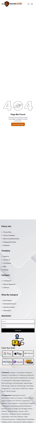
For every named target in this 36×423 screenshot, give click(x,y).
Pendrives (14, 386)
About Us (6, 256)
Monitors (4, 409)
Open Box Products (9, 307)
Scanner (21, 411)
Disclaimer (6, 245)
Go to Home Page (18, 124)
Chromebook (21, 372)
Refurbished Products (9, 304)
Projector (4, 411)
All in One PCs (14, 378)
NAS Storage (21, 386)
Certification (7, 263)
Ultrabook (4, 375)
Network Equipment (9, 284)
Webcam (20, 416)
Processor (20, 398)
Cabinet (26, 398)
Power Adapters (13, 403)
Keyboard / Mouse (15, 414)
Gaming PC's (8, 380)
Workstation (16, 380)
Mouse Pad (13, 416)
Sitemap (5, 270)
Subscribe (18, 330)
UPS (26, 411)
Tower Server (16, 388)
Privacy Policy (7, 232)
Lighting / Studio (7, 422)
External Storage (6, 383)
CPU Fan (18, 401)
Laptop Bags (5, 416)
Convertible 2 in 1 (14, 375)
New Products (7, 300)
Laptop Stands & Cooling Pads (25, 419)
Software (6, 287)
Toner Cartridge (13, 409)
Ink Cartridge (23, 409)
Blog (4, 266)
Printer (30, 409)
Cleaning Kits (17, 422)
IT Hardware (7, 281)
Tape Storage (28, 383)
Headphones (26, 414)
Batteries (4, 403)
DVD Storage (5, 386)
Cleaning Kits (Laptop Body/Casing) (12, 406)
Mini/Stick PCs (24, 378)
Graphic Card (10, 401)
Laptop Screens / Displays (26, 403)
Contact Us (6, 260)
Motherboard (5, 398)
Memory (13, 398)
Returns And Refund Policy (11, 239)
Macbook (22, 375)
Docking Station (13, 411)
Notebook (29, 372)
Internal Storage (18, 383)
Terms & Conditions (9, 235)
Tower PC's (5, 378)
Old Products (7, 310)
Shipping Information (9, 242)
